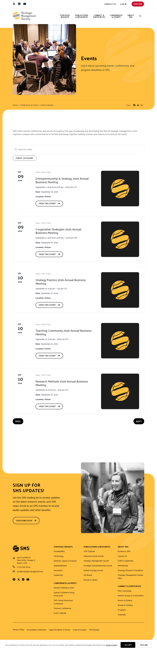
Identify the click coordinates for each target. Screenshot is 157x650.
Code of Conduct (80, 629)
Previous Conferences (62, 608)
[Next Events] (138, 421)
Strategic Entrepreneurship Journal (98, 565)
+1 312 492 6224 (23, 567)
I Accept (128, 645)
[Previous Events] (18, 421)
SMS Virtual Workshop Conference (63, 602)
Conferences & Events (116, 16)
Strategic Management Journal (96, 560)
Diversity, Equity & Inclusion (65, 560)
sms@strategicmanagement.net (30, 571)
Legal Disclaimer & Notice (59, 629)
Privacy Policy (18, 630)
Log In (123, 4)
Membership (123, 565)
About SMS (131, 16)
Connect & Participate (99, 16)
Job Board (88, 575)
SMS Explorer (89, 551)
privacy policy (111, 645)
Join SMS (137, 4)
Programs (122, 610)
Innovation (58, 570)
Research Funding (125, 605)
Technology (59, 556)
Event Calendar (60, 613)
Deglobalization (60, 565)
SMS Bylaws (94, 629)
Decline (144, 645)
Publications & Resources (81, 16)
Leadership (58, 575)
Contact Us (110, 4)
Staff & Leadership (125, 560)
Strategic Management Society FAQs (130, 576)
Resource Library (91, 580)
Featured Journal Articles (94, 556)
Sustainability (59, 551)
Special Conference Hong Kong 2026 (64, 594)
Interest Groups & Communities (131, 595)
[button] (140, 16)
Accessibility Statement (36, 629)
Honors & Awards (125, 600)
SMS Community (124, 591)
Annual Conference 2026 (64, 587)
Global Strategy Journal (93, 570)
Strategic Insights (65, 16)
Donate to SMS (124, 551)
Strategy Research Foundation (130, 570)
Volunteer (122, 614)
